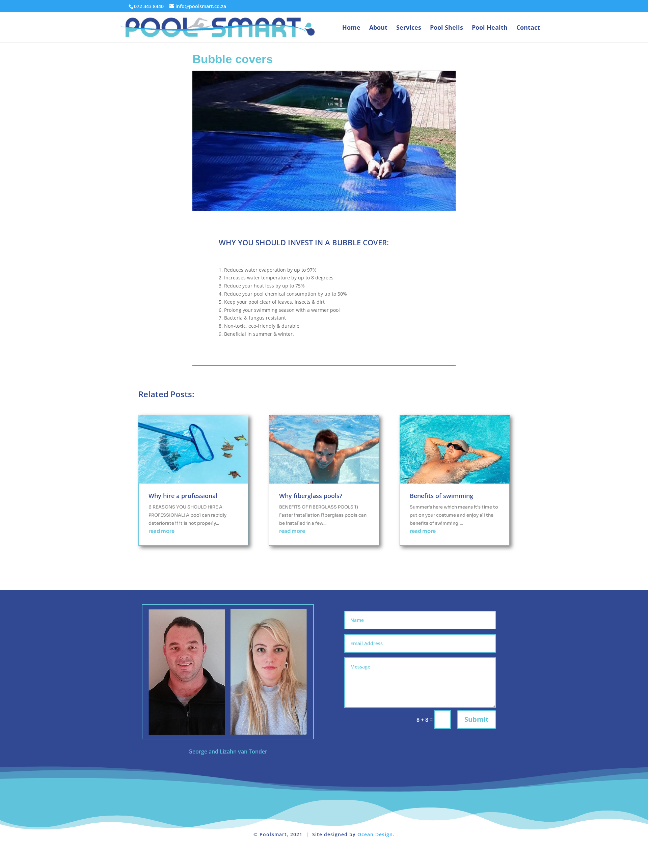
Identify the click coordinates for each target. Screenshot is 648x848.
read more (161, 531)
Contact (528, 28)
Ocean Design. (376, 834)
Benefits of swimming (441, 496)
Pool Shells (446, 28)
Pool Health (490, 28)
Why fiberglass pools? (310, 496)
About (378, 28)
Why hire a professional (182, 496)
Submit (476, 719)
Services (408, 28)
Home (351, 28)
